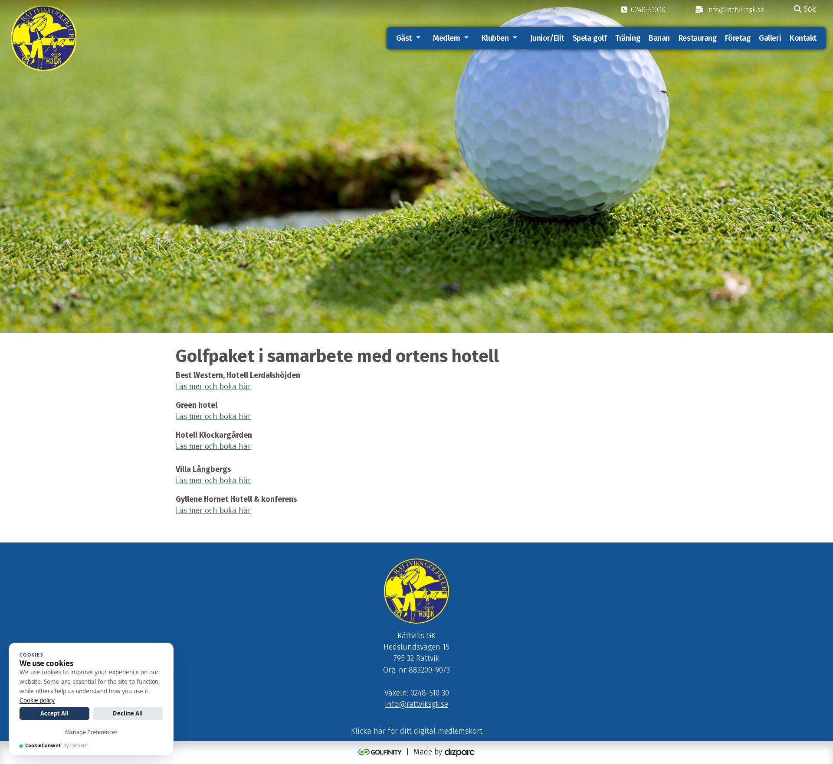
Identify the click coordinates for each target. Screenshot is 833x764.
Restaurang (698, 38)
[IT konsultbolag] (459, 752)
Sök (809, 9)
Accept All (54, 713)
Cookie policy (37, 700)
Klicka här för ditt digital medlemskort (416, 731)
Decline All (128, 713)
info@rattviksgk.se (416, 704)
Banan (659, 38)
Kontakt (803, 38)
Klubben (495, 38)
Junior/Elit (547, 38)
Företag (737, 38)
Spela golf (590, 38)
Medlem (446, 38)
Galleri (770, 38)
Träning (627, 38)
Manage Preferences (91, 732)
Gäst (404, 38)
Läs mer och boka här (213, 416)
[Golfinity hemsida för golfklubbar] (381, 752)
